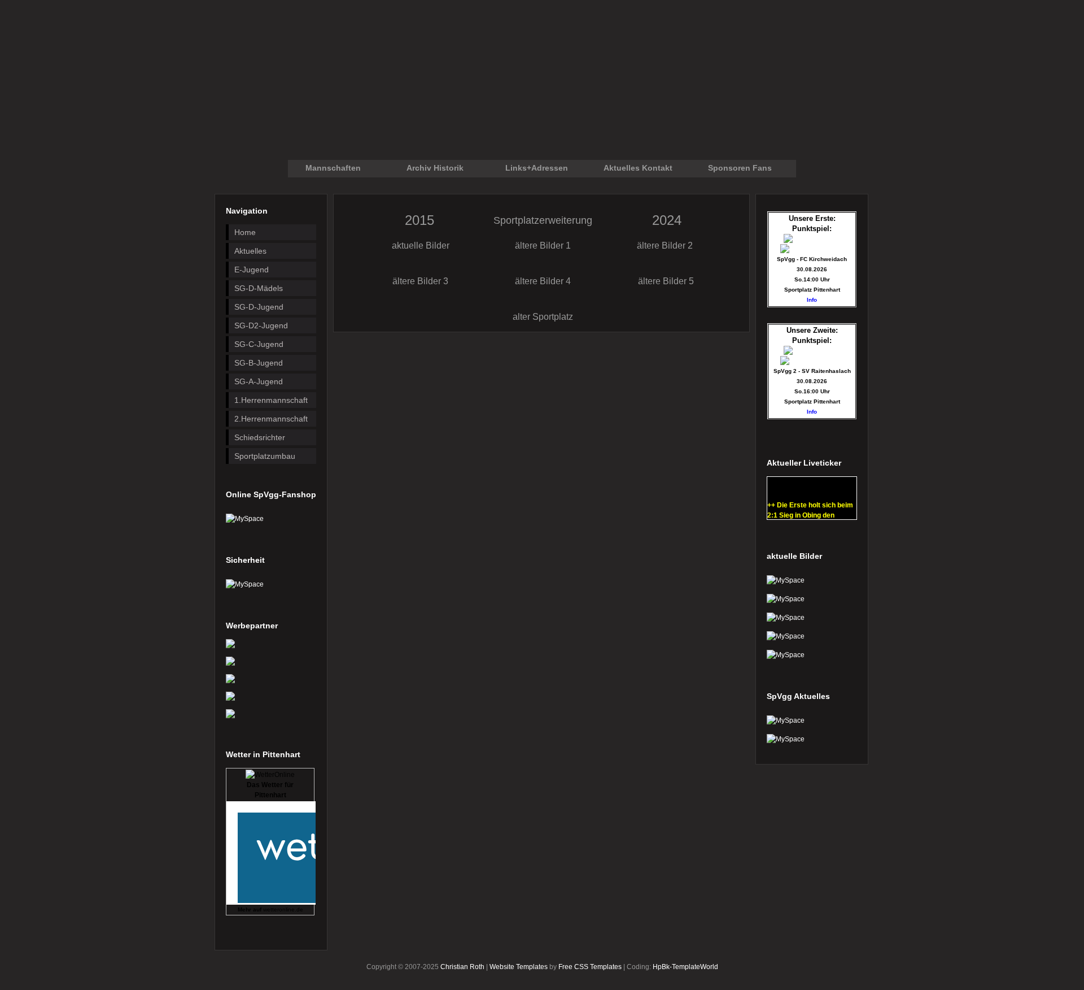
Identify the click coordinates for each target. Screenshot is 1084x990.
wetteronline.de (283, 909)
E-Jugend (251, 269)
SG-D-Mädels (258, 288)
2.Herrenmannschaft (271, 418)
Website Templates (518, 967)
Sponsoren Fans (740, 167)
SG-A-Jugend (258, 381)
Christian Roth (462, 967)
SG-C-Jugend (258, 344)
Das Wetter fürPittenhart (270, 790)
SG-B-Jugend (258, 362)
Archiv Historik (435, 167)
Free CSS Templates (590, 967)
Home (245, 232)
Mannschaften (333, 167)
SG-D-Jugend (258, 306)
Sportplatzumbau (264, 456)
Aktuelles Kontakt (638, 167)
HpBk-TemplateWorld (685, 967)
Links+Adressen (536, 167)
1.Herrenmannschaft (271, 400)
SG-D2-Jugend (261, 325)
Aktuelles (250, 250)
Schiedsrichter (259, 437)
